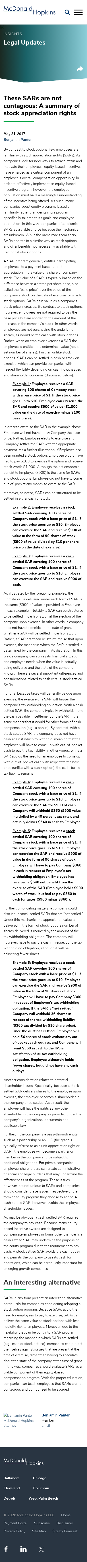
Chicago (39, 1478)
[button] (80, 70)
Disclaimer (64, 1523)
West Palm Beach (43, 1498)
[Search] (67, 12)
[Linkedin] (23, 1549)
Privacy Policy (14, 1531)
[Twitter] (42, 1549)
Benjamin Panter (18, 140)
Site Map (39, 1531)
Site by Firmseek (65, 1531)
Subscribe (42, 1523)
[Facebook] (6, 1549)
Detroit (9, 1498)
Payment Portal (15, 1523)
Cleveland (12, 1488)
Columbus (41, 1488)
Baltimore (12, 1478)
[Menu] (78, 12)
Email (45, 1425)
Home (65, 1515)
